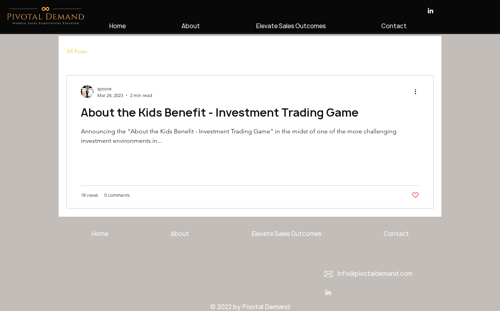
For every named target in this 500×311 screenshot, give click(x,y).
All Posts (76, 51)
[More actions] (418, 91)
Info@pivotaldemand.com (375, 274)
